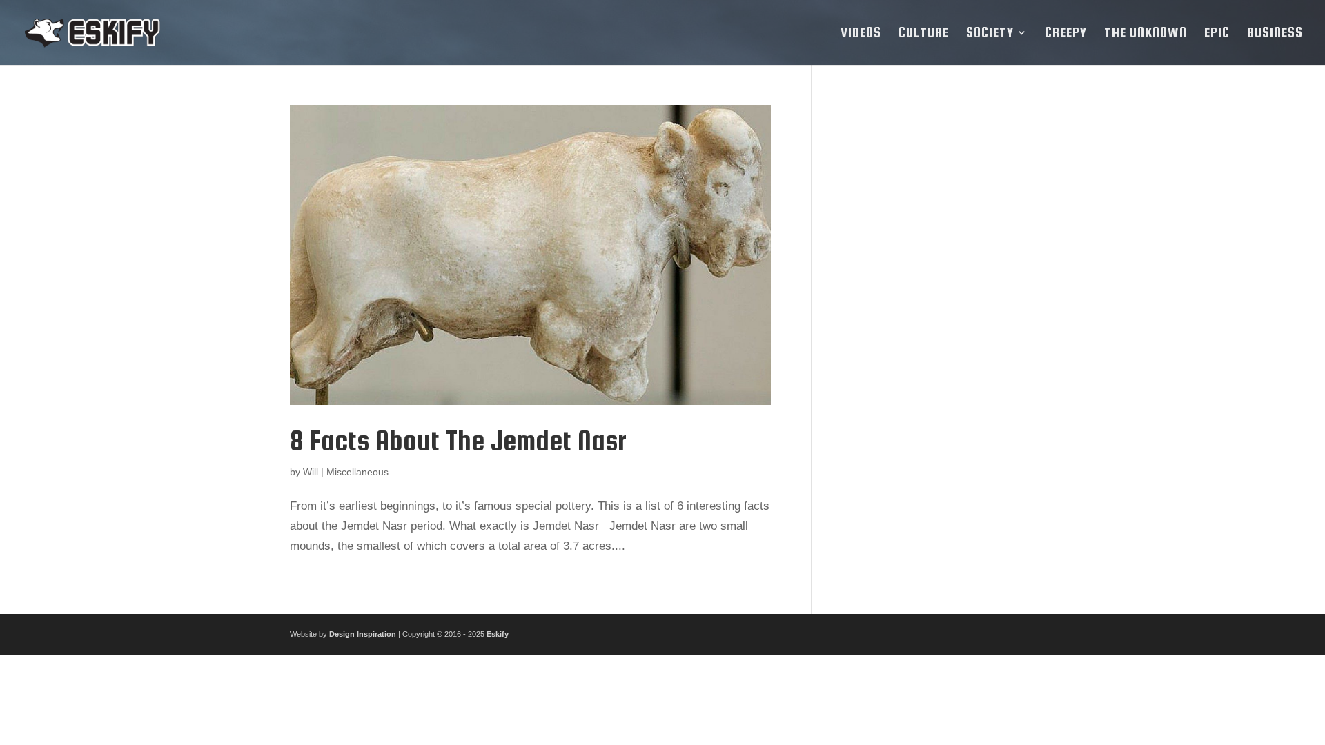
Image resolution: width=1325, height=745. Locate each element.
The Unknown (1145, 34)
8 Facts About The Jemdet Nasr (458, 440)
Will (310, 471)
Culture (924, 34)
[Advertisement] (933, 312)
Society (990, 34)
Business (1275, 34)
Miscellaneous (357, 471)
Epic (1217, 34)
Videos (861, 34)
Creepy (1066, 34)
